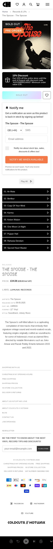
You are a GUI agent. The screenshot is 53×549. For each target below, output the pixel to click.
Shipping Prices (10, 383)
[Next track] (34, 541)
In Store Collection (12, 388)
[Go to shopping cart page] (37, 4)
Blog (4, 413)
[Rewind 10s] (11, 541)
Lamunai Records (21, 290)
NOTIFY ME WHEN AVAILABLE (26, 159)
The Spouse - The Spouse (14, 15)
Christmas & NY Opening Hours (17, 374)
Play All (25, 181)
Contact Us (8, 417)
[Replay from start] (18, 541)
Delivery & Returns (11, 392)
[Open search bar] (31, 4)
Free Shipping (9, 379)
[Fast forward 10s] (41, 541)
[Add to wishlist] (47, 95)
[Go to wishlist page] (17, 4)
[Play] (26, 541)
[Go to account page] (24, 4)
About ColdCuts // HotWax (15, 408)
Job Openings (9, 422)
